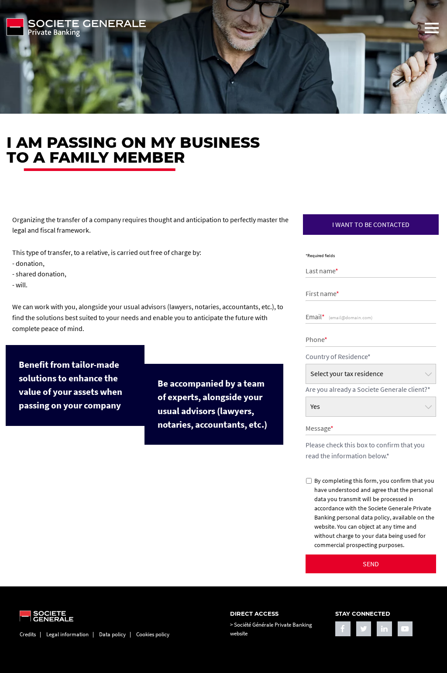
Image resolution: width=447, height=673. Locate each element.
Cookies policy (152, 634)
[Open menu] (431, 28)
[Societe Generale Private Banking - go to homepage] (208, 27)
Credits (28, 634)
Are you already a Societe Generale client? (368, 389)
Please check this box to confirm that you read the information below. (365, 450)
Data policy (112, 634)
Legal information (67, 634)
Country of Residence (338, 356)
